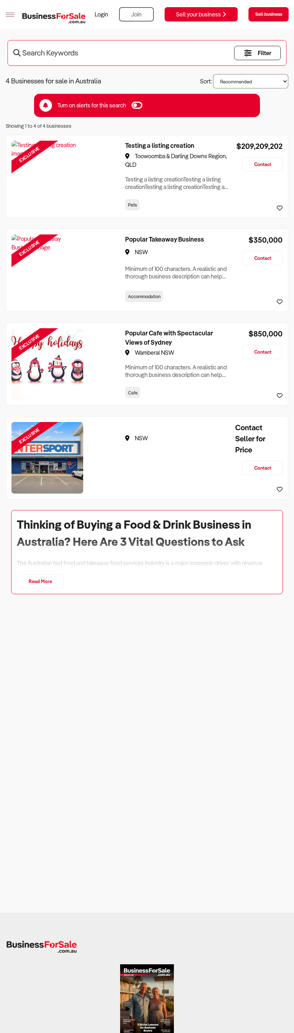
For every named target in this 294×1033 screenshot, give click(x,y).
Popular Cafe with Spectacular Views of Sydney (169, 337)
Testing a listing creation (159, 145)
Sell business (268, 14)
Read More (40, 581)
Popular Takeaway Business (164, 239)
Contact (262, 164)
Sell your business (199, 14)
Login (101, 14)
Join (136, 14)
